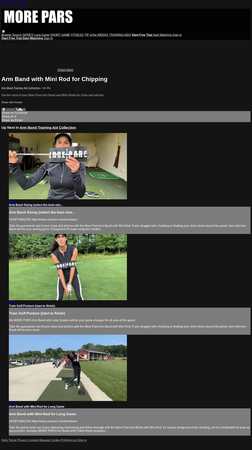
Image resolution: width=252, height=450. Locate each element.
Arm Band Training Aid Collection (21, 88)
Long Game (41, 34)
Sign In (48, 38)
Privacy (22, 440)
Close (62, 70)
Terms (12, 440)
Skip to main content (14, 3)
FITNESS (77, 34)
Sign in (177, 34)
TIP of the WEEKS (96, 34)
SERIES (27, 34)
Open (69, 70)
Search (17, 34)
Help (4, 440)
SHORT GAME (60, 34)
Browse (6, 34)
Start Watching (162, 34)
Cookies (33, 440)
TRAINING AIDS (120, 34)
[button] (3, 31)
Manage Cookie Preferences (58, 440)
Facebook (8, 109)
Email (22, 109)
